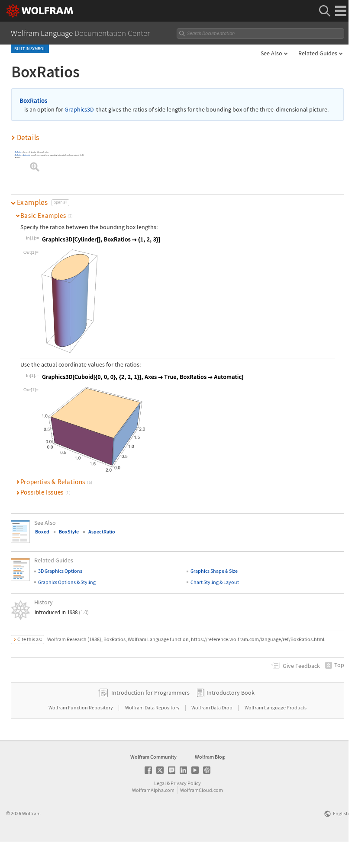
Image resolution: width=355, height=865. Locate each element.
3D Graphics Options (60, 571)
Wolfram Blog (210, 756)
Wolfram (31, 813)
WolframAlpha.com (153, 790)
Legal (160, 783)
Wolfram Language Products (276, 707)
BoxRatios (33, 100)
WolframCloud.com (201, 790)
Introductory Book (231, 692)
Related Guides (317, 53)
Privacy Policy (186, 783)
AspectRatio (101, 531)
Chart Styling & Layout (214, 582)
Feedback (301, 666)
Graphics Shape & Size (214, 571)
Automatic (26, 155)
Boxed (42, 531)
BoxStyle (69, 531)
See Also (271, 53)
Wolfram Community (153, 756)
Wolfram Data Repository (153, 707)
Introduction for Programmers (150, 692)
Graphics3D (79, 109)
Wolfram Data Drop (212, 707)
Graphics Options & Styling (67, 582)
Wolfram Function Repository (81, 707)
